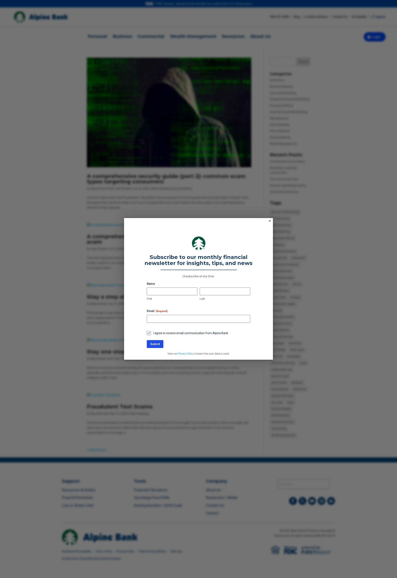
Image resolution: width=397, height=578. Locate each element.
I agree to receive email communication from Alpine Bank (190, 333)
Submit (155, 344)
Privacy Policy (186, 353)
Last (202, 298)
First (149, 298)
